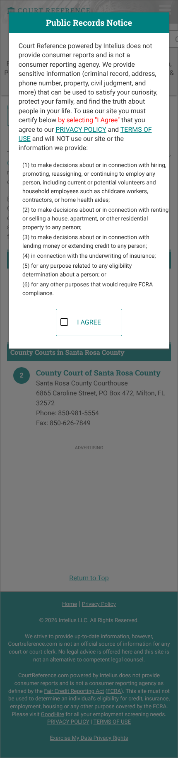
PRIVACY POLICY (80, 129)
